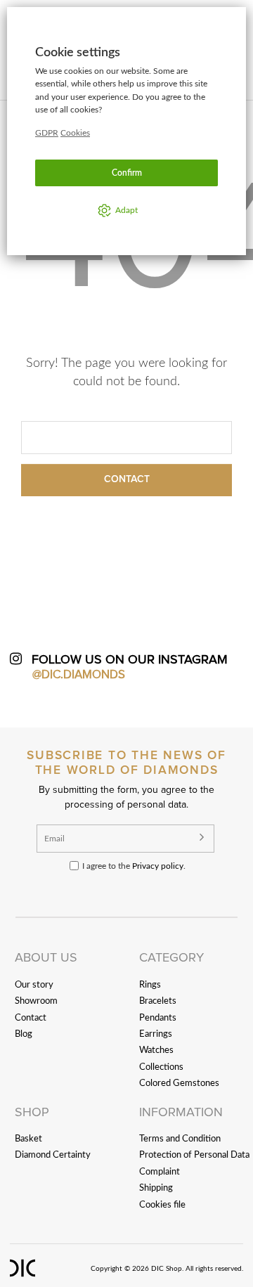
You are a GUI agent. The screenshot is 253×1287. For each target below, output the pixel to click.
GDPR (46, 133)
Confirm (127, 173)
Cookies (75, 133)
